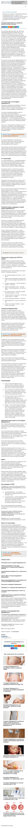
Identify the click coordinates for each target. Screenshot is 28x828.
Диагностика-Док (6, 2)
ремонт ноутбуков (14, 16)
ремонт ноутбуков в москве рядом (10, 12)
